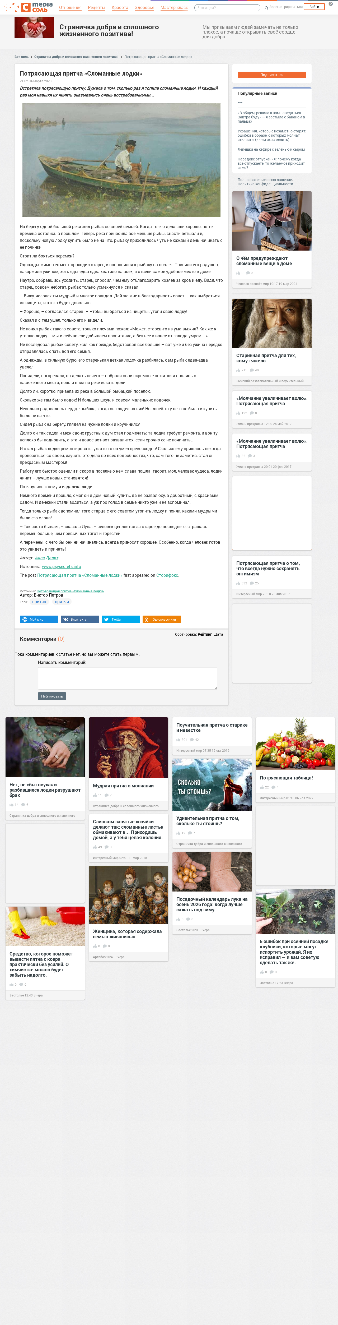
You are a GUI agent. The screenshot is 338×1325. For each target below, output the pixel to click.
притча (39, 601)
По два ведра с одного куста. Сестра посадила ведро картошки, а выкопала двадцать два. (208, 1288)
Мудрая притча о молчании (123, 785)
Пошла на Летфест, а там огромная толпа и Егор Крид (124, 1028)
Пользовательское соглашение (265, 179)
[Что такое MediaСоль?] (330, 4)
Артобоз (99, 957)
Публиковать (52, 696)
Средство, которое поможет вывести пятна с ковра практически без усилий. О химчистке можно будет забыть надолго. (41, 964)
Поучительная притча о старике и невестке (212, 727)
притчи (62, 601)
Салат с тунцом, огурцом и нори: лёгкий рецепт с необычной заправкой (290, 1204)
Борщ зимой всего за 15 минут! (127, 1202)
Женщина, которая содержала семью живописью (127, 934)
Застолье (183, 930)
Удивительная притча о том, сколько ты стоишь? (208, 820)
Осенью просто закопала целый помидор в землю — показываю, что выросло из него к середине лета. (207, 1082)
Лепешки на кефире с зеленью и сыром (271, 149)
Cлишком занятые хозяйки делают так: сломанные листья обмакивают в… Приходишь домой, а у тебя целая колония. (128, 829)
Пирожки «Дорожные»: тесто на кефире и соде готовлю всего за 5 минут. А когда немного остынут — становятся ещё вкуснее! (45, 1065)
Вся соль (22, 56)
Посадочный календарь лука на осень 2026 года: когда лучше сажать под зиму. (212, 904)
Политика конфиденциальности (265, 183)
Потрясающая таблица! (286, 777)
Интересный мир (249, 594)
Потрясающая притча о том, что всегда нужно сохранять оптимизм (268, 568)
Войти (314, 6)
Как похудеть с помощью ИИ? (43, 1163)
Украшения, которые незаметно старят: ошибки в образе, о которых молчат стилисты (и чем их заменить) (272, 135)
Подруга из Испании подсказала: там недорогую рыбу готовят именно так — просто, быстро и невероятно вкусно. (209, 1183)
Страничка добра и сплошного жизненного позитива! (109, 30)
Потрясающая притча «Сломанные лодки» (158, 56)
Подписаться (272, 74)
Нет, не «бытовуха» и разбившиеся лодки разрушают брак (45, 790)
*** (240, 102)
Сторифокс (167, 575)
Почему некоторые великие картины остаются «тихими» (292, 1104)
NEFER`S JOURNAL (107, 1051)
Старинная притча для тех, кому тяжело (266, 358)
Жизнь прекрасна (249, 424)
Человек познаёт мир (252, 283)
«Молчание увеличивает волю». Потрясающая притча (272, 400)
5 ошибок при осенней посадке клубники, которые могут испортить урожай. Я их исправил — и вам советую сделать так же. (294, 952)
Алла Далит (46, 557)
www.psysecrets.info (61, 566)
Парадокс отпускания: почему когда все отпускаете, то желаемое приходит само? (271, 163)
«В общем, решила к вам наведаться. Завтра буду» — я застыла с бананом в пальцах (271, 117)
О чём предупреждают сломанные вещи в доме (264, 260)
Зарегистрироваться (286, 6)
